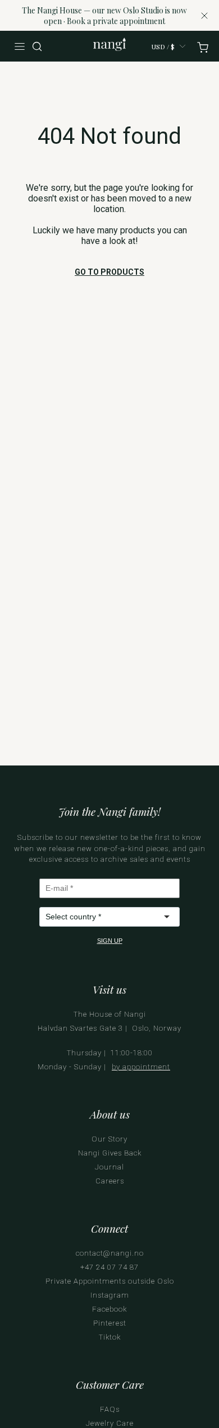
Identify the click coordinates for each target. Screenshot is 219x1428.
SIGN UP (109, 940)
